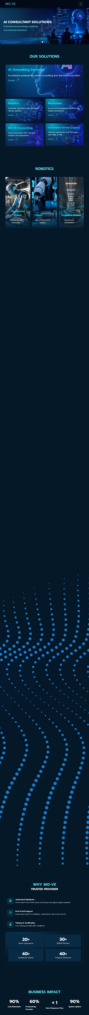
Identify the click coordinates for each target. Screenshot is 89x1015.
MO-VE (10, 4)
